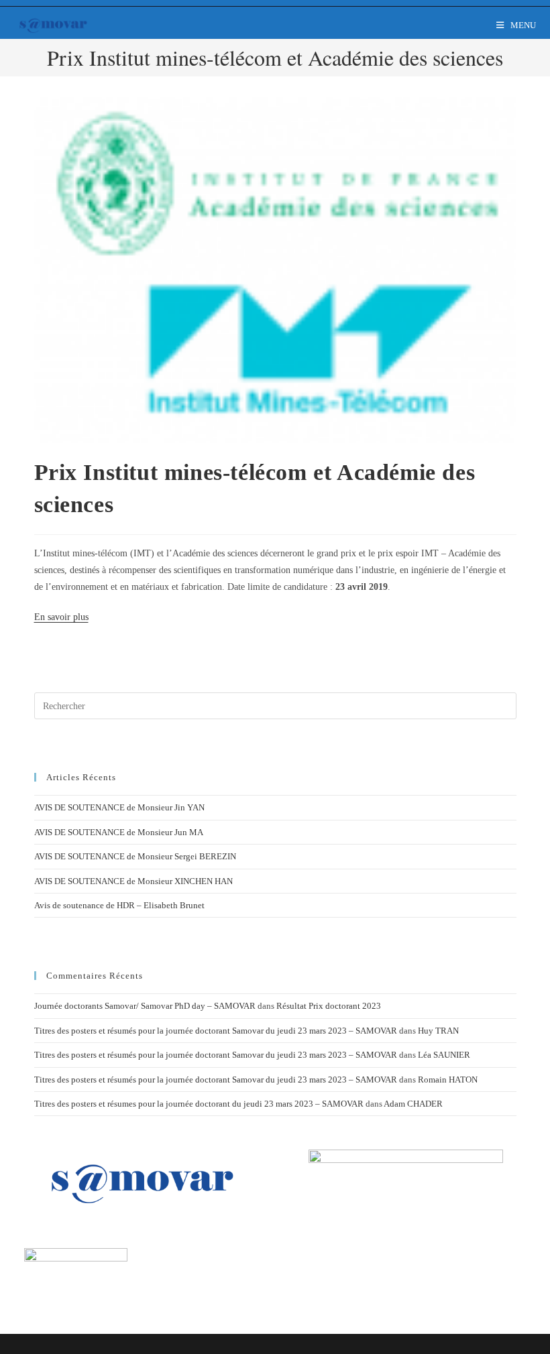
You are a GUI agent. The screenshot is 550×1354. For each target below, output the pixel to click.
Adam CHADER (413, 1104)
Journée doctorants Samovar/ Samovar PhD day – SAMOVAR (145, 1006)
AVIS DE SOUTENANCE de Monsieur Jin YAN (119, 807)
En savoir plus (61, 617)
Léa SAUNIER (444, 1055)
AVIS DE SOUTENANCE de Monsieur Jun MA (118, 832)
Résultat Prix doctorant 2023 (328, 1006)
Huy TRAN (438, 1031)
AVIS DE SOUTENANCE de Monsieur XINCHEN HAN (133, 881)
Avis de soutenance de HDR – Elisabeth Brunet (119, 905)
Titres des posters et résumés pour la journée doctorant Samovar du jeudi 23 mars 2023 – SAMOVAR (215, 1031)
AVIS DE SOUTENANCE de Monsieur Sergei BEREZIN (135, 856)
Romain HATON (448, 1079)
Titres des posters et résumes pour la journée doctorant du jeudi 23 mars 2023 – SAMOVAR (199, 1104)
